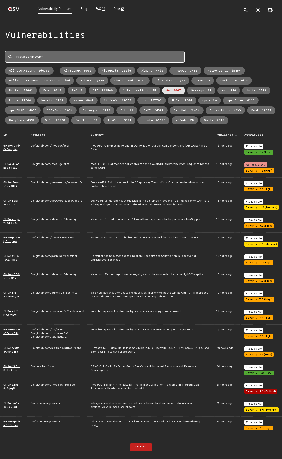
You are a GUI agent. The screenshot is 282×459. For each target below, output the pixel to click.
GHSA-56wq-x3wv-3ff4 (12, 184)
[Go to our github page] (270, 10)
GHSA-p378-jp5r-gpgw (11, 239)
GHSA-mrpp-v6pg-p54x (11, 221)
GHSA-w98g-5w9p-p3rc (12, 350)
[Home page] (13, 10)
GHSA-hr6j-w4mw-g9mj (11, 294)
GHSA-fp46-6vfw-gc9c (11, 147)
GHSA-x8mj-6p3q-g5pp (11, 386)
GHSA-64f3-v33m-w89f (11, 331)
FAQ (98, 9)
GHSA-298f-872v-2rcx (11, 368)
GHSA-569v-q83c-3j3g (11, 405)
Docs (117, 9)
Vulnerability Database (55, 9)
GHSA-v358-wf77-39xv (11, 276)
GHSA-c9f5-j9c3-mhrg (11, 313)
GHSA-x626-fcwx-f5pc (11, 258)
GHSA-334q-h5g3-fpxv (12, 166)
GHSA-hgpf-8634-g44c (11, 202)
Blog (84, 9)
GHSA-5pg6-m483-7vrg (11, 423)
